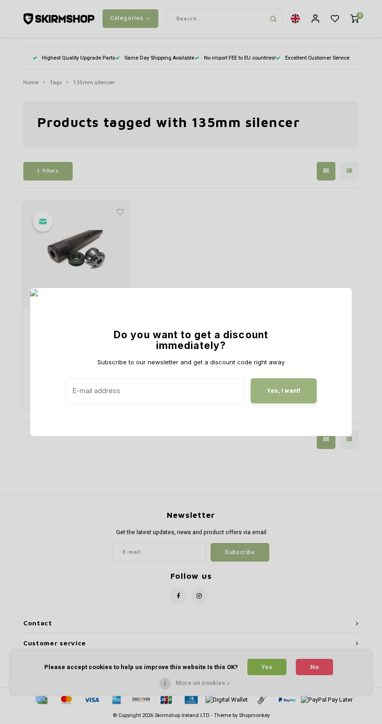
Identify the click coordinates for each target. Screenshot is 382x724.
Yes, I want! (283, 390)
